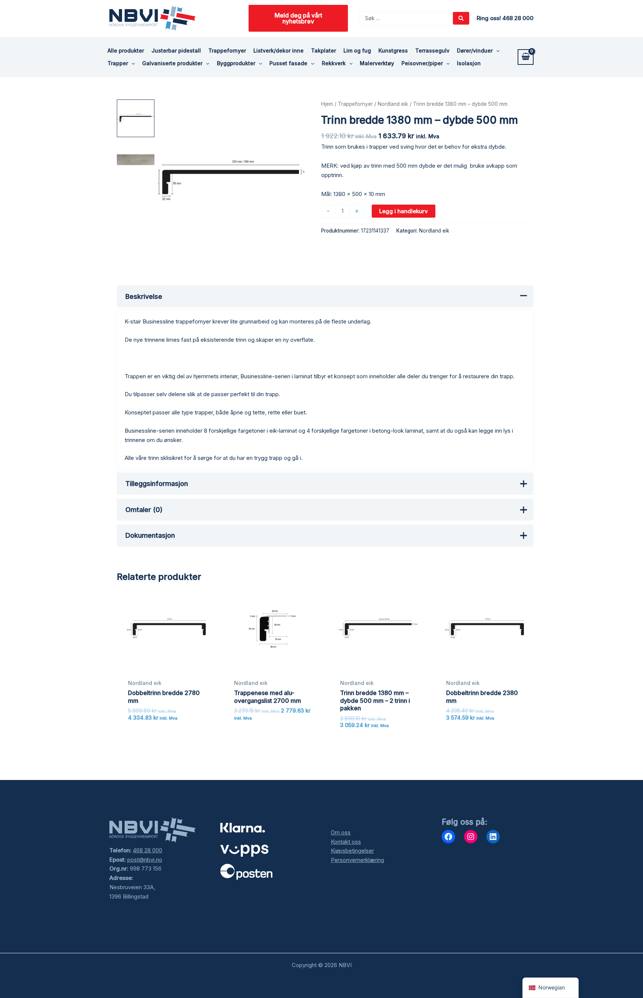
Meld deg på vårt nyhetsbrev (298, 18)
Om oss (341, 832)
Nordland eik (393, 104)
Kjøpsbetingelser (352, 850)
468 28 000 (147, 850)
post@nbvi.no (144, 859)
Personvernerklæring (357, 859)
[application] (496, 50)
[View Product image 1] (135, 118)
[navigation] (550, 988)
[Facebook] (448, 836)
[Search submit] (461, 18)
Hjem (327, 104)
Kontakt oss (346, 841)
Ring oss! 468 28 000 (505, 18)
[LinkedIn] (493, 836)
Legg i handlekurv (403, 211)
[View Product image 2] (135, 159)
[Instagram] (470, 836)
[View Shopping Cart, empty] (526, 57)
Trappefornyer (355, 104)
